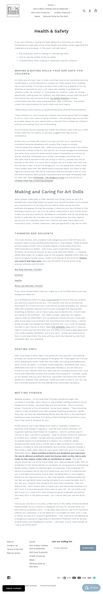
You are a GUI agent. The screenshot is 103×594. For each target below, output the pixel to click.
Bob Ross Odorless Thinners (28, 269)
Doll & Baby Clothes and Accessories (52, 8)
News (37, 16)
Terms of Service (15, 549)
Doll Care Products (42, 12)
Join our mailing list (62, 541)
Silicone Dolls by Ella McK (55, 16)
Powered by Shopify (48, 586)
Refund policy (13, 553)
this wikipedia (58, 327)
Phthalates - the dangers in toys (48, 177)
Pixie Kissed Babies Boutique (25, 586)
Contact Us (12, 545)
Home (52, 5)
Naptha (18, 280)
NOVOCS (19, 275)
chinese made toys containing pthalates (34, 180)
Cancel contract (13, 588)
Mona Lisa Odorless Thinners (29, 286)
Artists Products (63, 12)
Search (10, 542)
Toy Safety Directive (59, 98)
